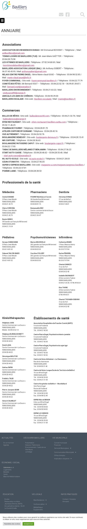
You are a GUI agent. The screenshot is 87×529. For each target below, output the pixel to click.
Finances (57, 445)
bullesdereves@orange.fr (14, 119)
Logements (7, 470)
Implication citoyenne (61, 459)
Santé (5, 474)
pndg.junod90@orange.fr (14, 93)
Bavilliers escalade (42, 99)
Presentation (29, 443)
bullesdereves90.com (39, 116)
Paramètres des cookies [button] (12, 524)
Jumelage (28, 452)
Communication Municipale (64, 452)
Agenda (6, 445)
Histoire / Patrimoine (32, 445)
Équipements (38, 510)
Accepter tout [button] (28, 524)
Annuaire (66, 501)
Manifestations (39, 500)
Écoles (7, 499)
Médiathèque (38, 507)
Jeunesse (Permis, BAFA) (13, 504)
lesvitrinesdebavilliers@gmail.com (18, 65)
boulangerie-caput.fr (54, 143)
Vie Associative (39, 504)
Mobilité (6, 472)
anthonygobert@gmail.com (34, 71)
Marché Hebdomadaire (11, 476)
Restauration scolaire (12, 501)
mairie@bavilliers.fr (67, 99)
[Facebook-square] (67, 14)
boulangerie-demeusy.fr (47, 137)
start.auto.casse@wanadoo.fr (17, 155)
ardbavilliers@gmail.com (13, 53)
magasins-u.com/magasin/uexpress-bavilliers (62, 165)
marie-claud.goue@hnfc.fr (19, 77)
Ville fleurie (29, 449)
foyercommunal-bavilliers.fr (44, 80)
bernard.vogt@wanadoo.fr (19, 87)
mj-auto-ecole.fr (36, 158)
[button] (2, 20)
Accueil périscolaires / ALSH (15, 506)
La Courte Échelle (11, 508)
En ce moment (8, 443)
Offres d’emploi (59, 455)
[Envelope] (61, 14)
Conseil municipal (60, 443)
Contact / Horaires (69, 499)
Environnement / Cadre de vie (35, 447)
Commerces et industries (8, 467)
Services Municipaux (61, 448)
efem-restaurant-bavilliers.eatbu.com (49, 122)
